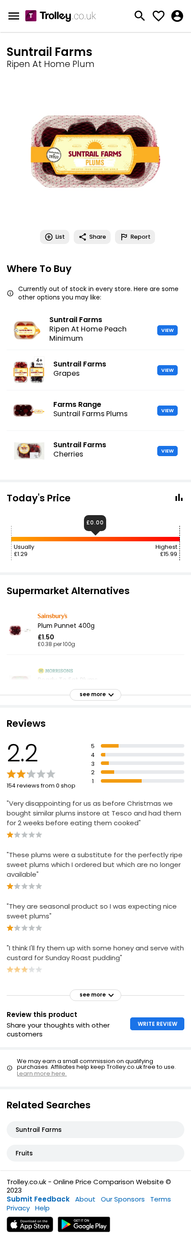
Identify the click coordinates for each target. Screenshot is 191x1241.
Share (97, 236)
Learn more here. (42, 1073)
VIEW (167, 330)
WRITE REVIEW (157, 1024)
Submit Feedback (38, 1199)
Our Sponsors (123, 1199)
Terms (160, 1199)
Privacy (18, 1208)
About (85, 1199)
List (60, 236)
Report (141, 236)
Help (42, 1208)
